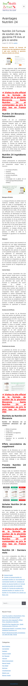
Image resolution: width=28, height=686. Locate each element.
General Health (8, 575)
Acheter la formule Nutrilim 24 (12, 577)
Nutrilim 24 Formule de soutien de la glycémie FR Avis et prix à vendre (13, 35)
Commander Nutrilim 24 (9, 581)
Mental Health (6, 663)
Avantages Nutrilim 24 (8, 579)
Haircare (4, 658)
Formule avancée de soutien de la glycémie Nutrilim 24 (13, 586)
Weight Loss (5, 673)
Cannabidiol (5, 649)
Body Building (6, 646)
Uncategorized (6, 670)
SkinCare (4, 668)
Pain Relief (5, 665)
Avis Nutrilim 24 (20, 579)
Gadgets (4, 651)
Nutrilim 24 (18, 590)
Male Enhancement (7, 661)
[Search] (24, 603)
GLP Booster (5, 656)
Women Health (6, 675)
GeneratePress (14, 683)
